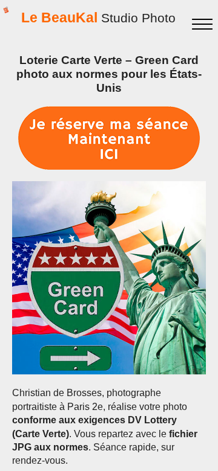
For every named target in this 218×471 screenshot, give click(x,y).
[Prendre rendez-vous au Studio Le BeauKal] (109, 138)
